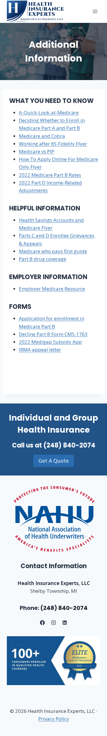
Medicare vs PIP (36, 151)
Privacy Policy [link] (53, 718)
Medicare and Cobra (42, 136)
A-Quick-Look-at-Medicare (49, 112)
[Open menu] (95, 11)
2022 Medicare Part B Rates (50, 175)
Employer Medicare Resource (52, 288)
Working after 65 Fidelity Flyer (53, 143)
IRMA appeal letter (40, 349)
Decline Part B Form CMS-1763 (53, 334)
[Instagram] (53, 623)
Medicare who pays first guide (53, 251)
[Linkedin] (65, 623)
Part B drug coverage (42, 259)
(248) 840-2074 (69, 445)
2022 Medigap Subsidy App (50, 342)
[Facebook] (42, 623)
